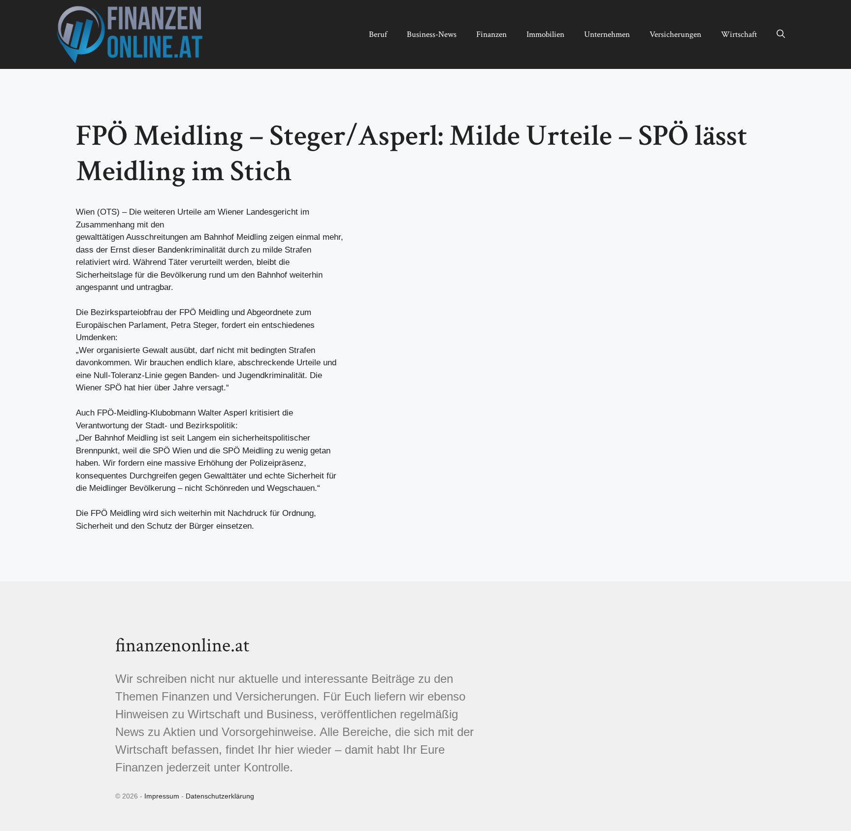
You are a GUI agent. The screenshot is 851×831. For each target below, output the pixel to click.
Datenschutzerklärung (220, 796)
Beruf (378, 34)
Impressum (161, 796)
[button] (781, 34)
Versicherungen (675, 34)
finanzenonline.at (182, 645)
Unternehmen (607, 34)
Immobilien (545, 34)
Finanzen (491, 34)
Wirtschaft (739, 34)
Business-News (432, 34)
